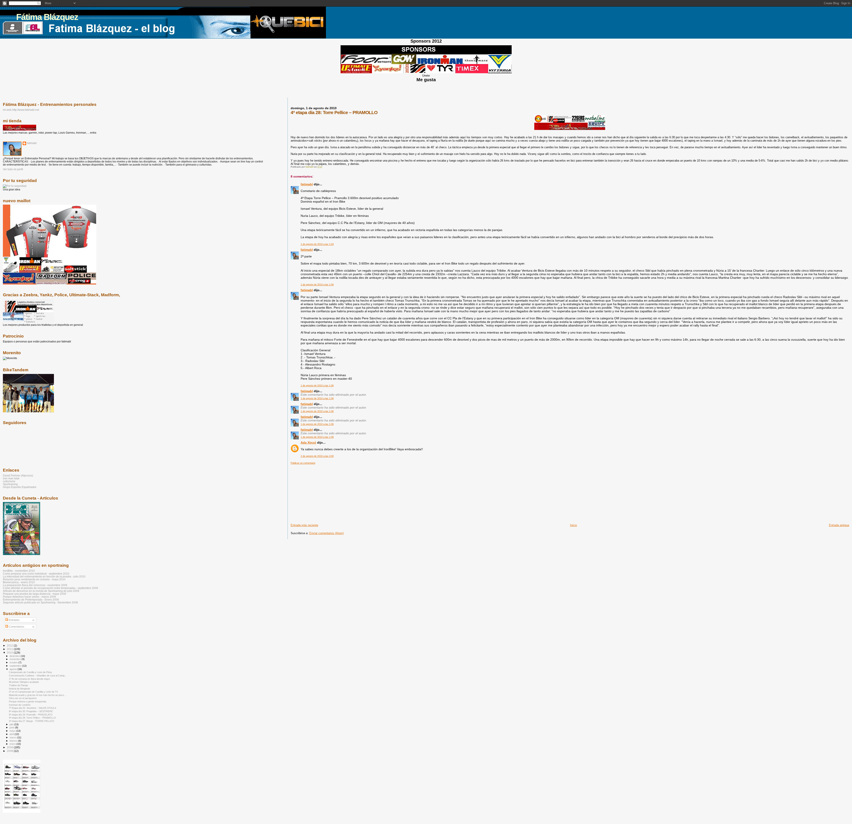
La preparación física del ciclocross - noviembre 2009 (35, 585)
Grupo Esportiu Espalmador (19, 487)
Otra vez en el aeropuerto (23, 698)
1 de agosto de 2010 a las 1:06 (317, 284)
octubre (14, 662)
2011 (10, 649)
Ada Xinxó (308, 442)
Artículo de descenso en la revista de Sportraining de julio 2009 (41, 590)
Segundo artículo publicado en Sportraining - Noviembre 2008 (40, 602)
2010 (10, 652)
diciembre (15, 656)
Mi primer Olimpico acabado (24, 682)
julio (12, 724)
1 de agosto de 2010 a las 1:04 (317, 244)
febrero (14, 740)
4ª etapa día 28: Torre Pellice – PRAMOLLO (32, 717)
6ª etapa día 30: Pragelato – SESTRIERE (31, 711)
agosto (14, 669)
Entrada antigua (839, 525)
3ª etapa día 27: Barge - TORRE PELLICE (31, 721)
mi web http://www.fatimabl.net (21, 109)
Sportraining (10, 484)
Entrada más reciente (304, 525)
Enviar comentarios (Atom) (326, 533)
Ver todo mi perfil (13, 169)
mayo (13, 730)
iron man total (11, 478)
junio (12, 727)
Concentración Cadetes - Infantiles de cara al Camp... (38, 675)
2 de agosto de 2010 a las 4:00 (317, 456)
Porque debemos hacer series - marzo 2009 (29, 596)
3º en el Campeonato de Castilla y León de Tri (33, 691)
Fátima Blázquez (47, 17)
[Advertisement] (324, 492)
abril (12, 734)
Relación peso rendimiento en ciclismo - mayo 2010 (34, 579)
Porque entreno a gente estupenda (27, 701)
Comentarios (16, 626)
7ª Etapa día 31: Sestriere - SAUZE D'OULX (32, 708)
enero (13, 744)
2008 (10, 750)
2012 (10, 645)
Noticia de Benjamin (19, 688)
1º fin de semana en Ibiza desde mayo (29, 679)
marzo (13, 737)
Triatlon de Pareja (18, 685)
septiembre (16, 665)
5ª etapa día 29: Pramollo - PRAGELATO (31, 714)
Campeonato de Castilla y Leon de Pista (30, 672)
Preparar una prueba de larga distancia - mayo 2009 (34, 593)
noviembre (16, 659)
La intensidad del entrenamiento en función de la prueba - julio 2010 (44, 576)
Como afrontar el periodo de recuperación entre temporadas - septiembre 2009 (50, 588)
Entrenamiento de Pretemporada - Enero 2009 (31, 599)
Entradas (14, 620)
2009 (10, 747)
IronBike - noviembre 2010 (19, 570)
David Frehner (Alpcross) (18, 475)
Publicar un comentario (303, 463)
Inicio (573, 525)
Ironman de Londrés (20, 704)
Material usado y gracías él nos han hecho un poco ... (38, 695)
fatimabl (307, 184)
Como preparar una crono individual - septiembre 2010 (36, 573)
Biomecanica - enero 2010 (19, 582)
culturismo (9, 481)
